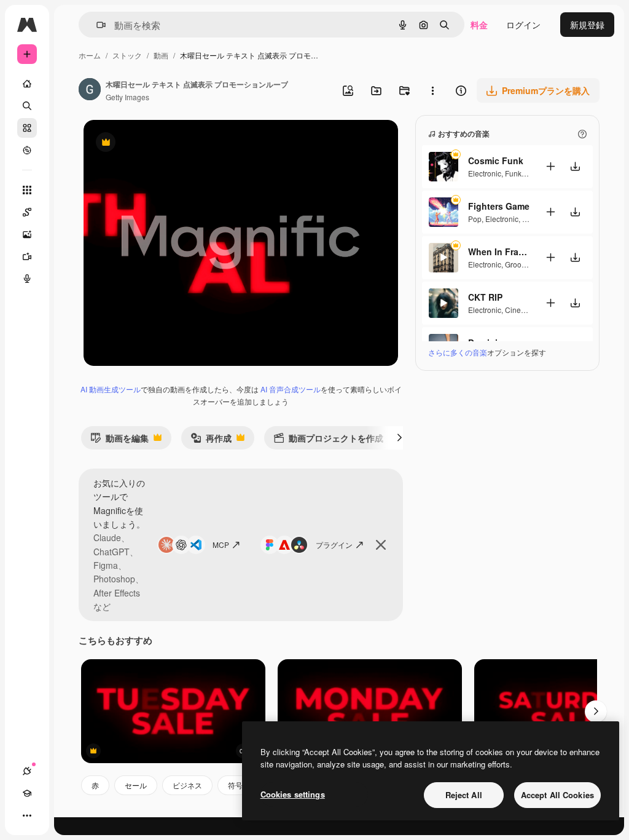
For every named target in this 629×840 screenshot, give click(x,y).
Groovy (516, 264)
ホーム (90, 55)
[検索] (27, 106)
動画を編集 (119, 441)
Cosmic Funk (495, 160)
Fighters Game (498, 206)
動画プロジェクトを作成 (328, 441)
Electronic (484, 173)
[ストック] (27, 128)
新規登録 (587, 24)
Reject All (463, 795)
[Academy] (27, 793)
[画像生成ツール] (27, 234)
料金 (479, 24)
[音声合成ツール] (27, 278)
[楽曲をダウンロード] (575, 166)
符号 (235, 785)
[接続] (27, 771)
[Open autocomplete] (96, 25)
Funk (513, 173)
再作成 (211, 441)
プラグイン (334, 544)
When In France (498, 251)
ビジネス (187, 785)
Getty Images (127, 97)
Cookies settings (292, 794)
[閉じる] (380, 544)
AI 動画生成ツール (110, 389)
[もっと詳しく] (27, 150)
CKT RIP (485, 297)
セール (136, 785)
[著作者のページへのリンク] (90, 90)
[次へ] (399, 438)
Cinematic (522, 309)
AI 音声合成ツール (290, 389)
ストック (127, 55)
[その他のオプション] (432, 90)
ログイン (523, 24)
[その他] (27, 815)
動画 (161, 55)
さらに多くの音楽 (457, 352)
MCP (221, 544)
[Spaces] (27, 212)
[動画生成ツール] (27, 256)
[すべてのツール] (27, 190)
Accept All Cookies (557, 795)
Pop (475, 218)
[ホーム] (27, 83)
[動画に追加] (550, 166)
